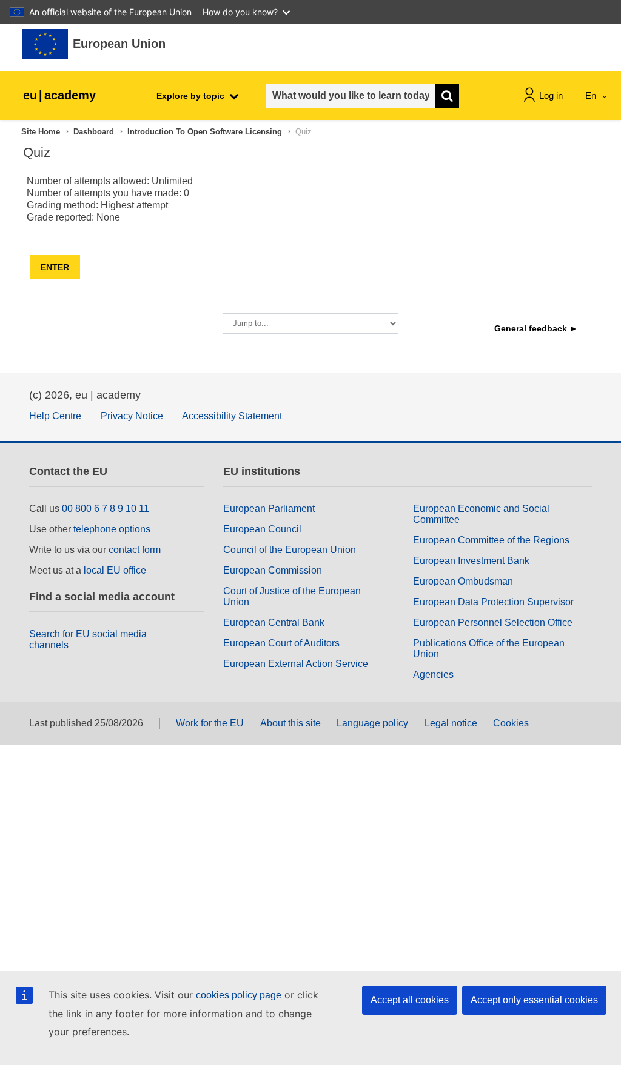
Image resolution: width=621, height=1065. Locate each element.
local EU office (115, 570)
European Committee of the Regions (491, 540)
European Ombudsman (463, 581)
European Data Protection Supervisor (493, 602)
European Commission (272, 570)
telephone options (111, 529)
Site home (40, 131)
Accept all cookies (410, 1000)
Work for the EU (210, 723)
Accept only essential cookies (534, 1000)
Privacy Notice (132, 416)
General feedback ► (536, 328)
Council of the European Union (289, 550)
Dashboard (93, 131)
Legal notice (451, 723)
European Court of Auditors (281, 643)
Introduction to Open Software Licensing (204, 131)
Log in (551, 95)
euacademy (59, 95)
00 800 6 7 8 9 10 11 (105, 508)
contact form (135, 550)
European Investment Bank (471, 561)
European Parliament (269, 508)
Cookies (511, 723)
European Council (262, 529)
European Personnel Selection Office (492, 622)
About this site (290, 723)
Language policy (372, 723)
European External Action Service (295, 664)
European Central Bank (273, 622)
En (592, 95)
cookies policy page (238, 995)
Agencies (433, 674)
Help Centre (55, 416)
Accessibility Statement (232, 416)
